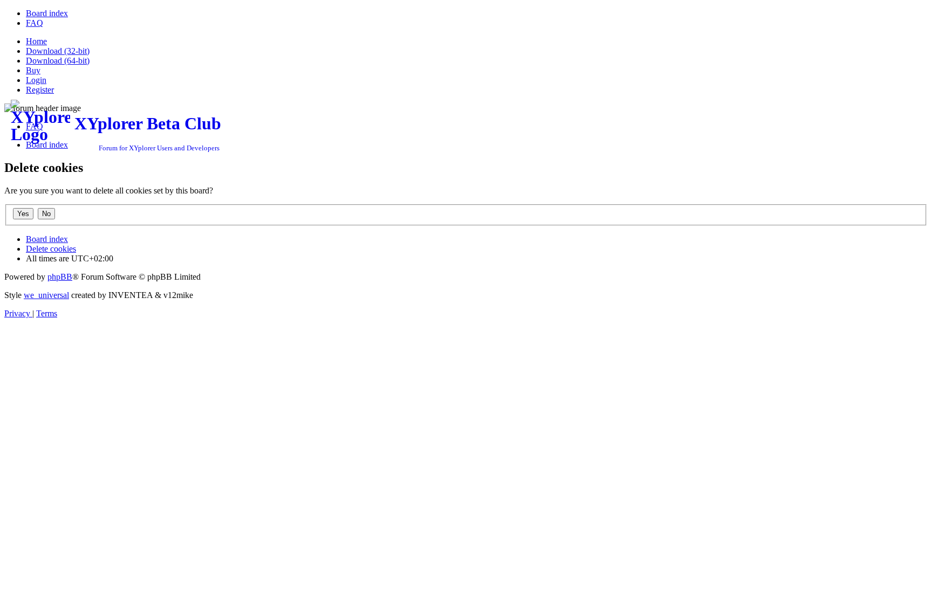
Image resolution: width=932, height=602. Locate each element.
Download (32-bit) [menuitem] (58, 51)
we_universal (46, 295)
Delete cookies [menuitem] (51, 248)
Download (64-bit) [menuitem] (58, 60)
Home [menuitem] (36, 41)
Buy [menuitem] (33, 70)
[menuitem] (47, 13)
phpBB (59, 276)
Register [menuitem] (40, 89)
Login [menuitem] (36, 80)
